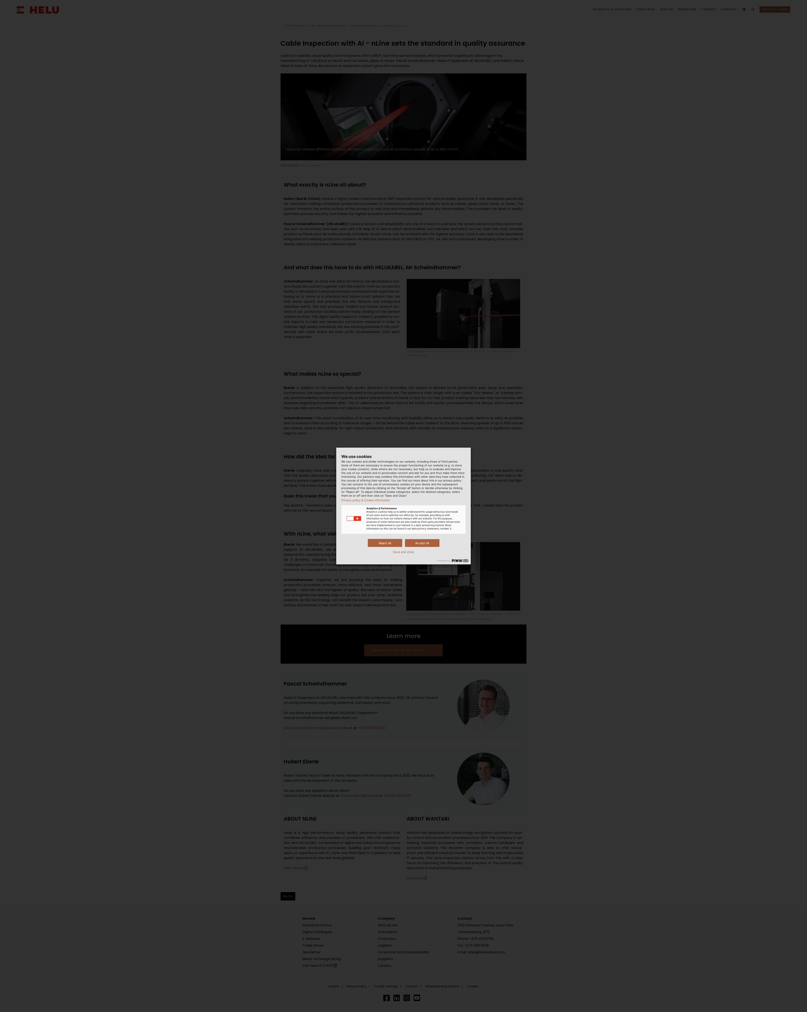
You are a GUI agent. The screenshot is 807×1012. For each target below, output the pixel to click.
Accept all (422, 543)
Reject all (385, 543)
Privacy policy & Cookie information (365, 500)
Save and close (403, 552)
